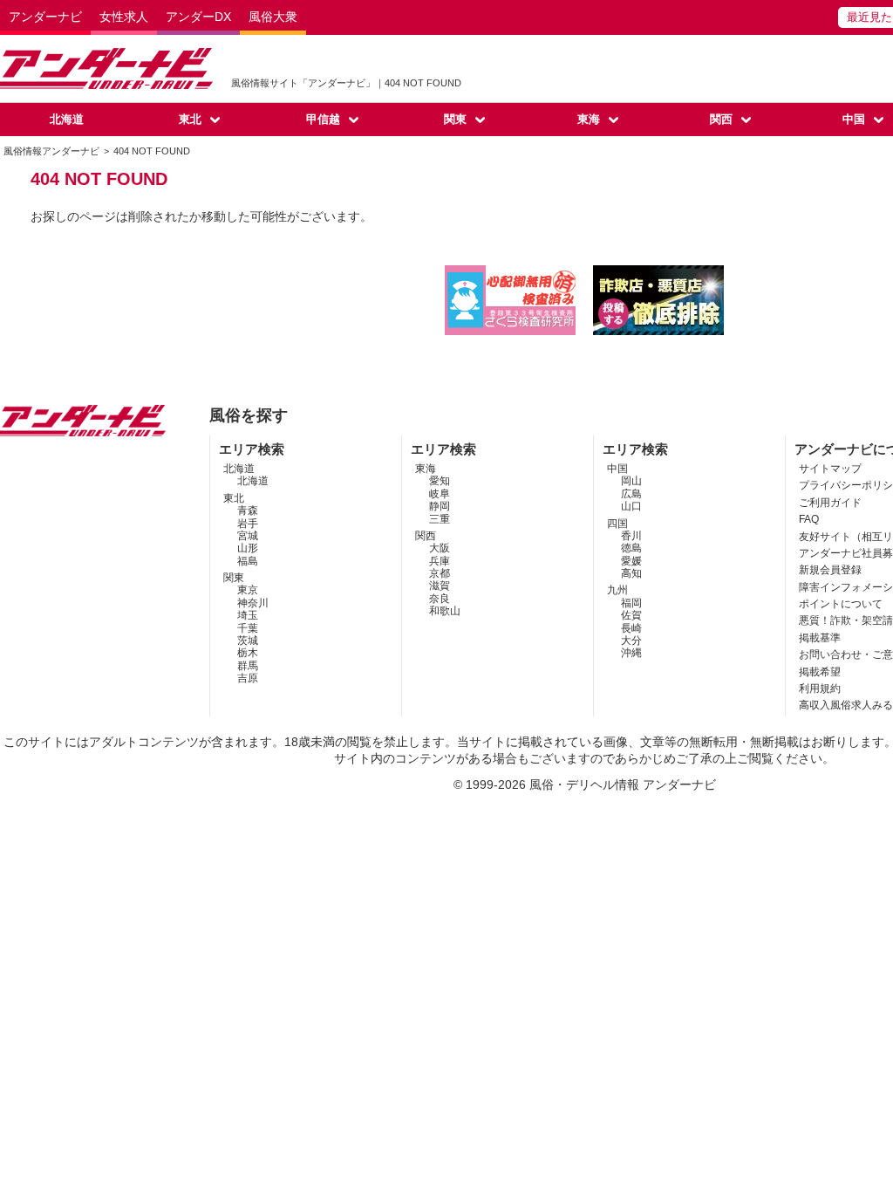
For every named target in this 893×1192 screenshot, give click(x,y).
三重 (439, 519)
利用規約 (820, 688)
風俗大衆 (273, 17)
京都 (439, 573)
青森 (247, 510)
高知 (631, 573)
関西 (721, 119)
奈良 (439, 599)
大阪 (439, 548)
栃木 (247, 653)
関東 (455, 119)
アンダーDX (198, 17)
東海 (588, 119)
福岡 (631, 603)
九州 (617, 590)
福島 (247, 561)
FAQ (809, 519)
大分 (631, 640)
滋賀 (439, 585)
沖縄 (631, 653)
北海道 (67, 119)
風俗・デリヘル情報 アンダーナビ (622, 784)
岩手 (247, 523)
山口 (631, 506)
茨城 (247, 640)
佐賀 (631, 615)
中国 (617, 468)
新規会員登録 (830, 570)
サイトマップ (830, 468)
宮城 (247, 536)
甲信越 (323, 119)
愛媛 (631, 561)
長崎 (631, 628)
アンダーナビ (45, 17)
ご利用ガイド (830, 503)
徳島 (631, 548)
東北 (190, 119)
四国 (617, 523)
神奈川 (253, 603)
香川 (631, 536)
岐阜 (439, 494)
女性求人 (123, 17)
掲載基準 (820, 638)
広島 (631, 494)
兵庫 (439, 561)
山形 (247, 548)
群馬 (247, 666)
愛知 (439, 481)
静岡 (439, 506)
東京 (247, 590)
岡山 (631, 481)
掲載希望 (820, 672)
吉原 (247, 678)
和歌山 (444, 611)
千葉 (247, 628)
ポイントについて (841, 604)
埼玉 (247, 615)
